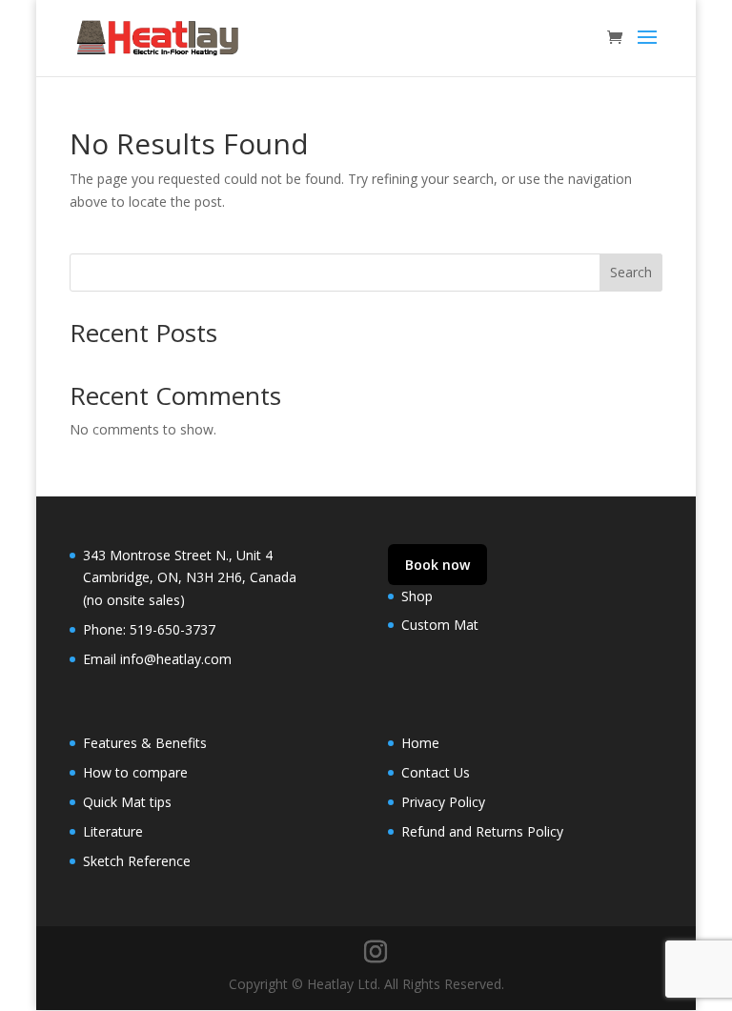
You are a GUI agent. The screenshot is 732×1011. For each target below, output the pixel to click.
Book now (437, 565)
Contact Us (435, 772)
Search (631, 272)
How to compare (135, 772)
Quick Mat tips (127, 802)
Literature (113, 831)
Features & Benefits (145, 743)
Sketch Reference (137, 861)
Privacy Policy (443, 802)
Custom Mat (439, 625)
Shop (417, 596)
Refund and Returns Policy (482, 831)
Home (420, 743)
